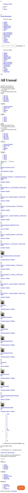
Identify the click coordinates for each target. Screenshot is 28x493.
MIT (5, 111)
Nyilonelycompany (5, 259)
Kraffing (3, 182)
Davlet (2, 229)
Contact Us (6, 488)
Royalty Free (7, 107)
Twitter (5, 464)
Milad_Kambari (4, 171)
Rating (2, 114)
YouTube (6, 468)
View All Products (8, 32)
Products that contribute (9, 88)
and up (5, 117)
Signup (5, 9)
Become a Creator (8, 4)
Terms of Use (4, 452)
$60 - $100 (6, 99)
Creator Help (7, 486)
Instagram (6, 467)
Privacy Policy (11, 452)
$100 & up (6, 101)
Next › (8, 430)
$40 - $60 (6, 98)
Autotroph (14, 491)
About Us (6, 474)
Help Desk (6, 484)
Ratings (2, 152)
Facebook (6, 466)
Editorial (6, 110)
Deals (5, 38)
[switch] (13, 85)
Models (8, 182)
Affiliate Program (8, 476)
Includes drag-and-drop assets (9, 91)
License (3, 103)
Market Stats (6, 478)
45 (7, 428)
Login (5, 6)
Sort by (12, 161)
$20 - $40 (6, 97)
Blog (5, 487)
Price (2, 93)
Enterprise (6, 477)
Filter (2, 123)
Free (5, 30)
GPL (5, 109)
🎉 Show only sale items (6, 86)
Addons (11, 171)
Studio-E (3, 399)
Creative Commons (8, 106)
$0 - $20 (6, 95)
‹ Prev (8, 414)
